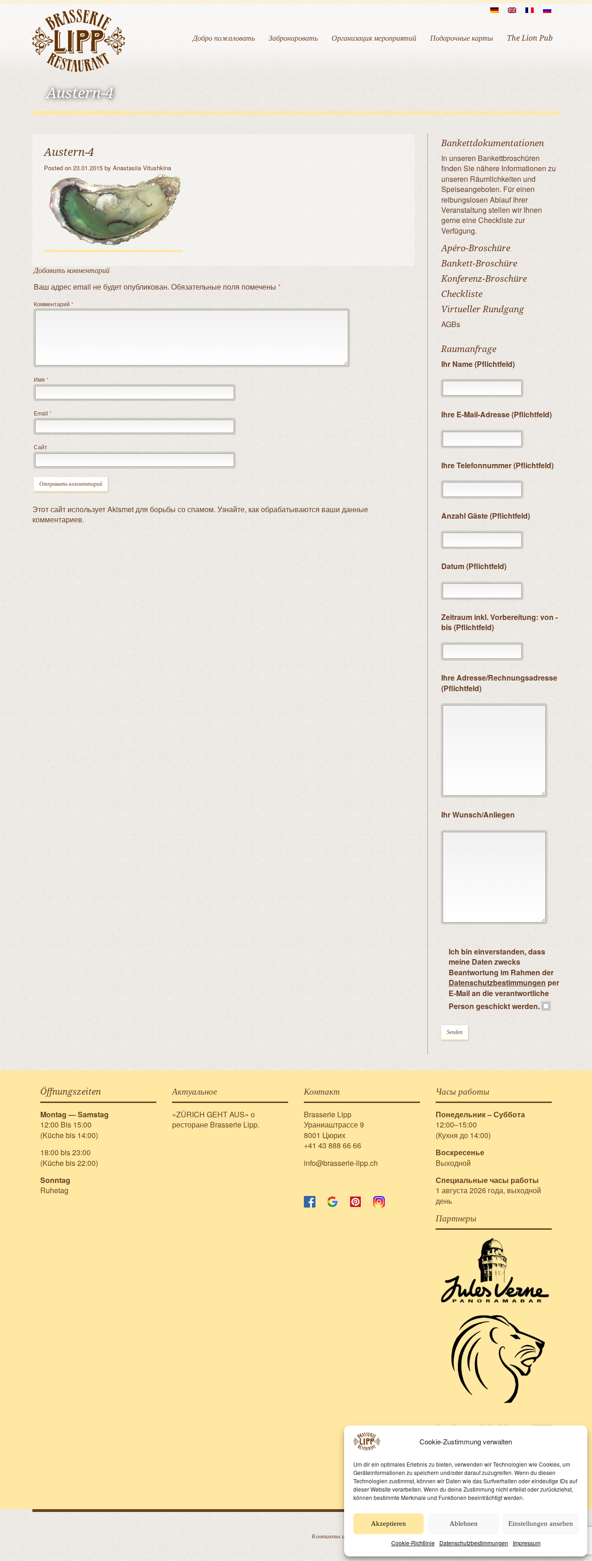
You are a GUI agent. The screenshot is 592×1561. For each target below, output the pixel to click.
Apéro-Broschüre (475, 248)
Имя (41, 379)
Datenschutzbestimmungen (473, 1543)
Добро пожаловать (224, 38)
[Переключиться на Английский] (512, 10)
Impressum (527, 1543)
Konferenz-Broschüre (484, 278)
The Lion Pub (530, 38)
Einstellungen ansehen (540, 1523)
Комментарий (54, 304)
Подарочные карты (461, 38)
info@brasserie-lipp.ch (341, 1163)
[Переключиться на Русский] (547, 10)
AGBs (450, 324)
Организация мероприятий (374, 38)
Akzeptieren (388, 1523)
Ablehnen (464, 1523)
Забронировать (293, 38)
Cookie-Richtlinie (413, 1543)
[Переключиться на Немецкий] (494, 10)
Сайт (40, 447)
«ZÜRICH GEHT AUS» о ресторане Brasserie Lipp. (215, 1119)
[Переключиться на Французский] (529, 10)
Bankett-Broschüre (479, 263)
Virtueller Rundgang (482, 309)
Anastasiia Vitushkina (142, 167)
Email (43, 413)
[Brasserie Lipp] (78, 40)
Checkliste (461, 294)
